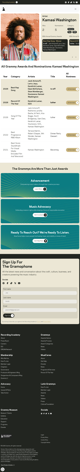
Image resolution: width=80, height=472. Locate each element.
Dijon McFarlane (35, 89)
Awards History (46, 338)
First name (7, 289)
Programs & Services (48, 370)
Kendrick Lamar (35, 86)
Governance (5, 370)
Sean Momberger (35, 92)
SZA (30, 104)
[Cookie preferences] (2, 469)
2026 (5, 89)
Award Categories (47, 344)
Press (43, 401)
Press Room (5, 341)
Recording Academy (8, 2)
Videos (43, 349)
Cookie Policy (44, 440)
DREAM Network (6, 349)
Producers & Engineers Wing (10, 372)
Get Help (44, 361)
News (42, 346)
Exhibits (3, 416)
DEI (2, 346)
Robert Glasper (34, 134)
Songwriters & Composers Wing (11, 375)
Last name (7, 297)
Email (5, 306)
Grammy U (4, 378)
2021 (5, 150)
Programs (4, 424)
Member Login (5, 364)
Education (4, 419)
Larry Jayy (32, 84)
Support (3, 421)
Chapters (4, 367)
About (3, 338)
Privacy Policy (47, 321)
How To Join (5, 361)
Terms (38, 321)
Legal (42, 434)
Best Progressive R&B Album (16, 135)
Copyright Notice (45, 442)
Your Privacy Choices (7, 465)
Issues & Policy (6, 390)
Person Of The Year (47, 372)
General (70, 29)
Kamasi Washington (36, 127)
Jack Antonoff (34, 81)
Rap (69, 32)
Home (3, 387)
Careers (3, 344)
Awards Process (46, 341)
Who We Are (5, 358)
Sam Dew (41, 119)
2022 (5, 135)
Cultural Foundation (47, 404)
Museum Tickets (6, 413)
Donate (43, 364)
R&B (74, 32)
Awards (43, 393)
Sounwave (32, 94)
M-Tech (37, 113)
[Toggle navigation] (75, 9)
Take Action (4, 393)
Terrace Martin (34, 131)
